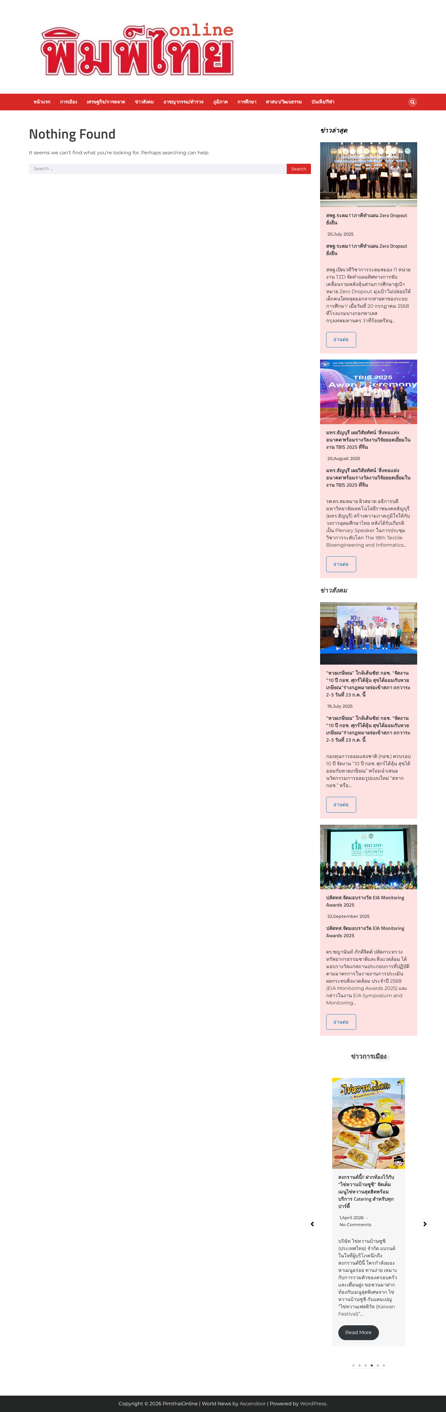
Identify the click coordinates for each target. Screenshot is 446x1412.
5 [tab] (378, 1366)
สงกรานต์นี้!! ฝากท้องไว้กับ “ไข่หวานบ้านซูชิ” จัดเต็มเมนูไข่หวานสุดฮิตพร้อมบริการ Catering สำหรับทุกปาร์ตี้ (366, 1191)
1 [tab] (353, 1366)
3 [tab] (366, 1366)
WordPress (313, 1404)
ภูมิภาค (220, 102)
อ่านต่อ (341, 339)
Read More (358, 1332)
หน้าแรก (42, 102)
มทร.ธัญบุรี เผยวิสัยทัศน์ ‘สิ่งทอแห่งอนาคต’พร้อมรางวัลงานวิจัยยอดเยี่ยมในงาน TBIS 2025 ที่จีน (368, 440)
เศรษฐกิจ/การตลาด (106, 102)
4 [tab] (372, 1366)
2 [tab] (359, 1366)
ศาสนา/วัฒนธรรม (284, 102)
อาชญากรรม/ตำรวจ (184, 102)
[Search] (412, 102)
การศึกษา (247, 102)
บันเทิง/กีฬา (323, 102)
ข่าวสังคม (144, 102)
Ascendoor (253, 1404)
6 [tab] (384, 1366)
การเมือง (68, 102)
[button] (312, 1224)
